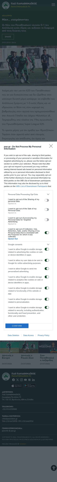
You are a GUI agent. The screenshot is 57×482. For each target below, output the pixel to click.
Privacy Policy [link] (43, 335)
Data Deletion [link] (13, 335)
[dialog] (28, 241)
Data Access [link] (28, 335)
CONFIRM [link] (17, 326)
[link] (51, 146)
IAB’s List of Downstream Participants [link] (31, 186)
